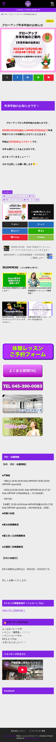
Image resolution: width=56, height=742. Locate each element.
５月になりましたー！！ (14, 642)
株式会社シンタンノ (18, 731)
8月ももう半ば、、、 (12, 639)
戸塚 (32, 196)
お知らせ (8, 192)
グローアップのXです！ (13, 610)
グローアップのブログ (17, 622)
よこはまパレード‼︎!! (12, 629)
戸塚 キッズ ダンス (13, 200)
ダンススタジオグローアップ (15, 196)
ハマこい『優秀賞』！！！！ (16, 632)
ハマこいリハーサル (12, 635)
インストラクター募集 (37, 731)
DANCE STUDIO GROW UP (29, 10)
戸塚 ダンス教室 (32, 200)
